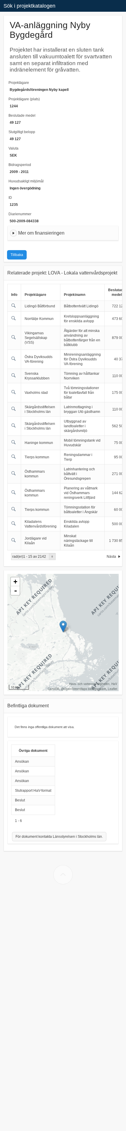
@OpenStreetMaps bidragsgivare (83, 689)
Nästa (112, 557)
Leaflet (112, 689)
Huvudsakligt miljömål (26, 181)
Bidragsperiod (19, 165)
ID (10, 198)
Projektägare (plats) (24, 99)
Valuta (13, 148)
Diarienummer (19, 214)
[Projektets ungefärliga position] (63, 626)
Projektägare (18, 83)
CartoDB (53, 689)
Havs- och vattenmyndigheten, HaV (93, 684)
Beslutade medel (21, 115)
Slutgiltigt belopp (21, 132)
